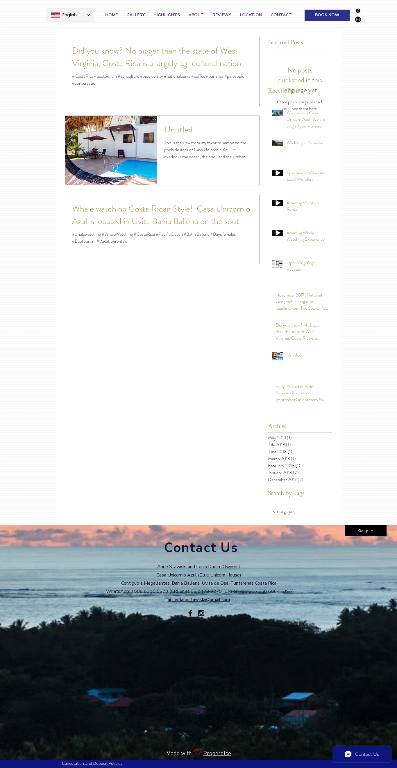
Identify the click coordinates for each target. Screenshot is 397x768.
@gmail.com (217, 599)
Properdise (217, 753)
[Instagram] (358, 19)
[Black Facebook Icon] (190, 613)
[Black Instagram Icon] (201, 613)
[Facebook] (358, 11)
